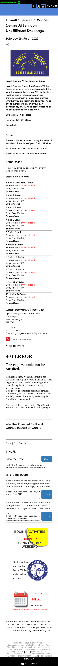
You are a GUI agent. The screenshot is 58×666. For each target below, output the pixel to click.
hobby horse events (42, 647)
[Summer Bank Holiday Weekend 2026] (29, 550)
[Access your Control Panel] (19, 2)
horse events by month (22, 647)
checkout (48, 656)
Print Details (20, 443)
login (41, 656)
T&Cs (27, 651)
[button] (30, 63)
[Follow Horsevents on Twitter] (39, 7)
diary (10, 649)
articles (29, 645)
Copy (47, 458)
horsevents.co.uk (8, 2)
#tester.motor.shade (21, 338)
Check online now (15, 170)
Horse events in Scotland (27, 656)
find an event (29, 643)
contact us (18, 643)
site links (20, 651)
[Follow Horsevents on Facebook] (34, 7)
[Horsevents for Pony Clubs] (29, 581)
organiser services (14, 654)
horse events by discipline (24, 649)
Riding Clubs (38, 645)
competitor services (39, 651)
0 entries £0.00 (31, 663)
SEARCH (29, 658)
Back (8, 443)
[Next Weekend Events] (29, 611)
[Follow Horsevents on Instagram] (43, 7)
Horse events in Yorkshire (34, 654)
